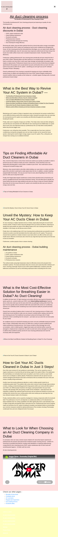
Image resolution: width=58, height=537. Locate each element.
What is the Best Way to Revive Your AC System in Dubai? (21, 97)
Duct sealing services (11, 501)
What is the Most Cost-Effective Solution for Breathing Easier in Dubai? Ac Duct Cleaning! (30, 103)
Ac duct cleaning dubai (9, 515)
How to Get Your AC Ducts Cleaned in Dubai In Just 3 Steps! (22, 105)
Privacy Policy (7, 530)
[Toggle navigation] (55, 6)
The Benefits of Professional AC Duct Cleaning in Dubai (21, 96)
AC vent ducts (9, 498)
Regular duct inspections (12, 500)
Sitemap (5, 527)
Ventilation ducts (10, 496)
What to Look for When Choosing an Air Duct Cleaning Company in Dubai (25, 106)
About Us (5, 533)
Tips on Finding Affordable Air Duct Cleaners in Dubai (20, 99)
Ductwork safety (10, 503)
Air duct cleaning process (29, 16)
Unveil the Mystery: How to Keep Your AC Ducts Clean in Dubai (23, 101)
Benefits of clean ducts (12, 494)
